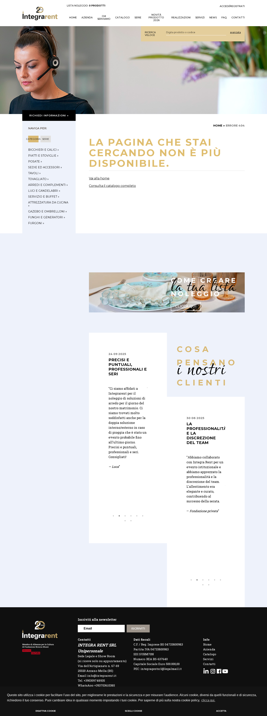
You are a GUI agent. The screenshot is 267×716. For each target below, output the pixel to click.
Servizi (208, 659)
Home (207, 644)
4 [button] (131, 516)
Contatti (209, 664)
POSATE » (35, 161)
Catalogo (122, 17)
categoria (33, 138)
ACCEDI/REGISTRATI (232, 6)
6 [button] (143, 516)
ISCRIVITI (138, 628)
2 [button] (119, 516)
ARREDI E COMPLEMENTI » (48, 184)
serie (45, 138)
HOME (73, 17)
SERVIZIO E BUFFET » (43, 196)
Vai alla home (99, 178)
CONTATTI (238, 17)
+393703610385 (104, 685)
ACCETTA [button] (221, 711)
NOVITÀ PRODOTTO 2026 (156, 17)
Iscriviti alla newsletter (97, 619)
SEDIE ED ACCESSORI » (45, 167)
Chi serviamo (103, 17)
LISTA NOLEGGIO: (86, 5)
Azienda (87, 17)
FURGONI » (36, 223)
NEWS (213, 17)
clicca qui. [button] (208, 700)
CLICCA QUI (185, 306)
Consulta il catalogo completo (112, 186)
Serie (137, 17)
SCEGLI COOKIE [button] (133, 711)
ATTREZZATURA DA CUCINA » (48, 204)
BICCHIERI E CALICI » (43, 149)
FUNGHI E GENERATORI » (46, 217)
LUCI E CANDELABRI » (44, 190)
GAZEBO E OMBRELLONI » (47, 211)
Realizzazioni (181, 17)
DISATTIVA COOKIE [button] (46, 711)
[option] (127, 396)
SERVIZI (200, 17)
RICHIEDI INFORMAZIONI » (49, 115)
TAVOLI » (34, 173)
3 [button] (125, 516)
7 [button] (125, 521)
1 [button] (113, 516)
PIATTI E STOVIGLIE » (43, 155)
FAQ (224, 17)
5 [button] (137, 516)
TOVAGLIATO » (38, 179)
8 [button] (131, 521)
